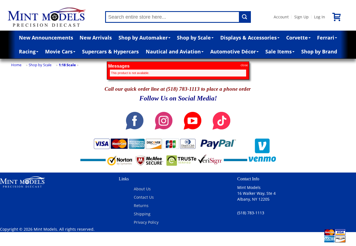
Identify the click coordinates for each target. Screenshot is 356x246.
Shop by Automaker (143, 37)
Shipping (142, 214)
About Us (142, 188)
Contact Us (144, 197)
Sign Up (301, 16)
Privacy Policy (146, 222)
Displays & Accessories (248, 37)
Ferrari (325, 37)
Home (16, 64)
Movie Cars (59, 51)
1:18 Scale (67, 64)
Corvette (297, 37)
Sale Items (278, 51)
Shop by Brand (319, 51)
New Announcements (46, 37)
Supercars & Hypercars (110, 51)
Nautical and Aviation (173, 51)
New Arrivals (96, 37)
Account (281, 16)
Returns (141, 205)
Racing (27, 51)
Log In (319, 16)
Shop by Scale (194, 37)
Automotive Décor (233, 51)
